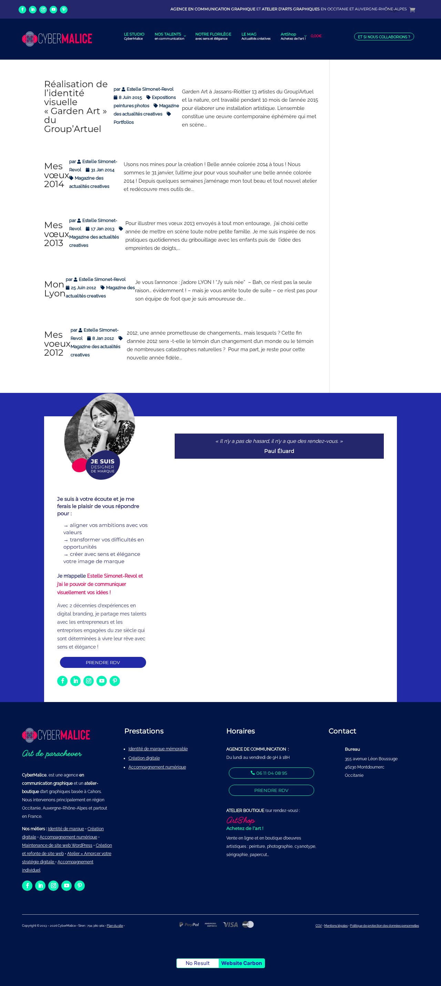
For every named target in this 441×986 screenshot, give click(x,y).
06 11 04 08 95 (271, 773)
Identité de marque (66, 828)
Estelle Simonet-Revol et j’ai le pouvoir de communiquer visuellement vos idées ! (100, 584)
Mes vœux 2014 (56, 175)
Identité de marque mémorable (158, 748)
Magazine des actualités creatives (94, 241)
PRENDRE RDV (103, 662)
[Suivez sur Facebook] (22, 9)
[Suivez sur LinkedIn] (33, 9)
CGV (319, 925)
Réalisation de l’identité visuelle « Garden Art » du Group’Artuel (76, 106)
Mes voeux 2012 (57, 343)
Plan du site (115, 925)
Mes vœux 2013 (56, 234)
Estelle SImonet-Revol (150, 89)
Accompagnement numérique (157, 767)
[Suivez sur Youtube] (53, 9)
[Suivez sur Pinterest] (64, 9)
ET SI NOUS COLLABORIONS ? (384, 37)
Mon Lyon (55, 289)
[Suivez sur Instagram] (43, 9)
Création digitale (144, 758)
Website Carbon (241, 963)
